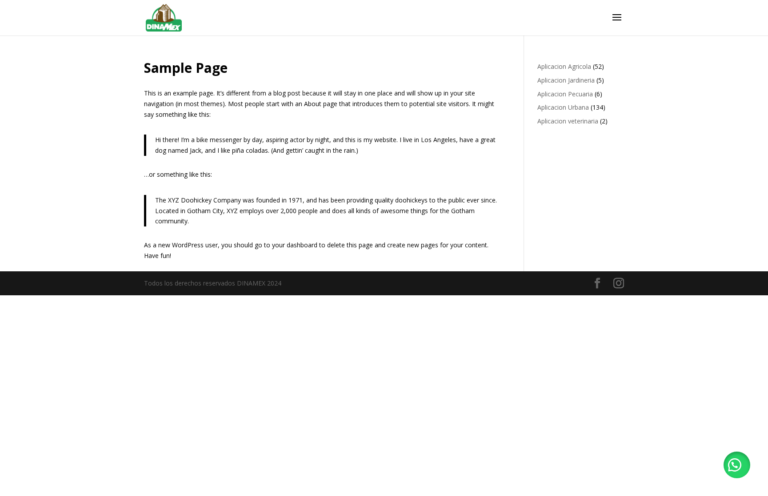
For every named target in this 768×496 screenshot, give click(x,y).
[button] (737, 465)
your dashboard (294, 245)
